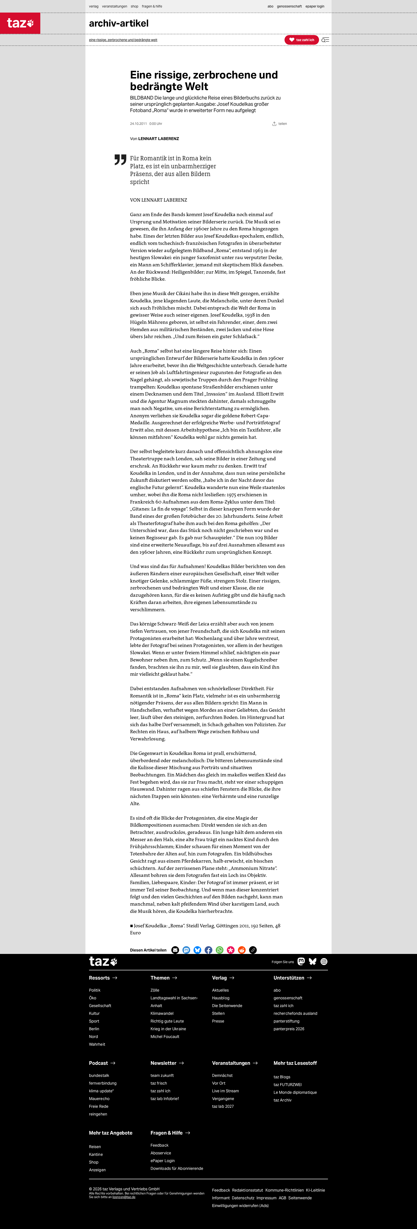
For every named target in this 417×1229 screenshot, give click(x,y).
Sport (94, 1021)
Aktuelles (220, 990)
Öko (92, 998)
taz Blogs (282, 1077)
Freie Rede (98, 1106)
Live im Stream (225, 1091)
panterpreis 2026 (289, 1028)
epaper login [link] (315, 6)
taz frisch (159, 1083)
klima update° (101, 1091)
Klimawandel (162, 1013)
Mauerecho (99, 1098)
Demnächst (222, 1075)
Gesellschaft (100, 1005)
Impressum (267, 1198)
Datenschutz (243, 1198)
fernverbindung (103, 1083)
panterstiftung (286, 1021)
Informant (221, 1198)
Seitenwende (300, 1198)
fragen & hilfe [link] (152, 6)
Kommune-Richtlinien (285, 1190)
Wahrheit (97, 1044)
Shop (93, 1162)
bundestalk (99, 1075)
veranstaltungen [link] (114, 6)
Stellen (218, 1013)
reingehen (98, 1114)
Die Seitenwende (227, 1005)
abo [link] (270, 6)
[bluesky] (313, 964)
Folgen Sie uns (283, 962)
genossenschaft (288, 998)
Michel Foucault (165, 1036)
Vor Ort (218, 1083)
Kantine (96, 1154)
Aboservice (161, 1153)
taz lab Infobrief (165, 1098)
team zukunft (162, 1075)
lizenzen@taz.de (123, 1197)
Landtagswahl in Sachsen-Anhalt (174, 1001)
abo (277, 990)
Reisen (95, 1146)
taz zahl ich (283, 1005)
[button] (325, 40)
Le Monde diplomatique (295, 1092)
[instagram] (324, 964)
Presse (218, 1021)
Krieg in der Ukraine (168, 1028)
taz (103, 962)
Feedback (159, 1145)
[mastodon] (301, 964)
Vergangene (223, 1098)
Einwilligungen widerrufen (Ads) (240, 1205)
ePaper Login (163, 1160)
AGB (283, 1198)
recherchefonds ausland (295, 1013)
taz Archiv (283, 1100)
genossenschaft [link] (289, 6)
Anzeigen (97, 1169)
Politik (94, 990)
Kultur (94, 1013)
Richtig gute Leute (167, 1021)
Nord (93, 1036)
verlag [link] (93, 6)
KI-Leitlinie (315, 1190)
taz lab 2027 (223, 1106)
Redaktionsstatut (248, 1190)
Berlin (94, 1028)
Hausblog (220, 998)
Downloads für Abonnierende (177, 1168)
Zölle (155, 990)
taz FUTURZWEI (288, 1084)
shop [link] (134, 6)
